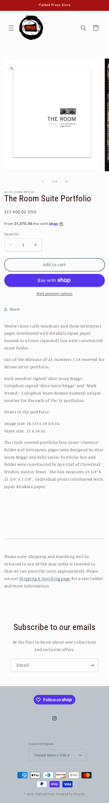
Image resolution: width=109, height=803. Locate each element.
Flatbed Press (45, 794)
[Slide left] (42, 181)
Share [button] (15, 309)
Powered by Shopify (70, 794)
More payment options (54, 293)
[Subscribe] (92, 665)
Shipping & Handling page (44, 578)
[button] (11, 28)
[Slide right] (66, 181)
